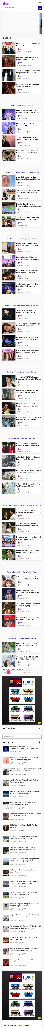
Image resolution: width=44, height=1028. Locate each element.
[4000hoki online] (15, 717)
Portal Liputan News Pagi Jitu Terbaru (22, 239)
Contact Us (14, 1026)
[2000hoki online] (28, 709)
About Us (6, 1026)
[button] (5, 23)
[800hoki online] (15, 709)
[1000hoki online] (15, 691)
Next (23, 672)
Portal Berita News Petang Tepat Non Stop (22, 172)
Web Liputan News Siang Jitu (22, 105)
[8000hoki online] (15, 683)
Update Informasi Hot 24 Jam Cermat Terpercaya (22, 505)
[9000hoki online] (28, 700)
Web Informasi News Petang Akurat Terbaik (22, 305)
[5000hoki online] (28, 691)
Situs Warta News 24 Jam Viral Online (22, 439)
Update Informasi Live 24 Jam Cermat (22, 372)
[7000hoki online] (15, 700)
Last (29, 672)
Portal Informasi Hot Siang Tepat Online (22, 572)
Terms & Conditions (24, 1026)
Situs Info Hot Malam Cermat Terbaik (22, 638)
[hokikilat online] (28, 683)
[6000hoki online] (28, 717)
